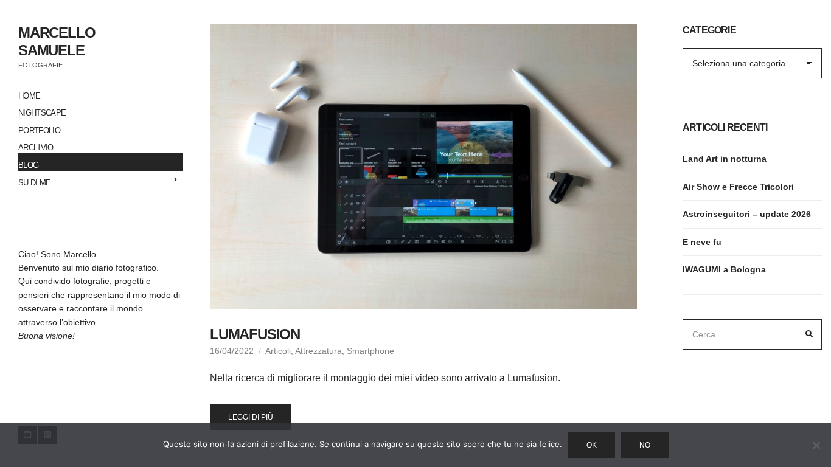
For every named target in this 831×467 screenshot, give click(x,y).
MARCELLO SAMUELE (56, 41)
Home (29, 95)
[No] (816, 445)
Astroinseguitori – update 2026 (747, 214)
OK (591, 445)
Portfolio (39, 130)
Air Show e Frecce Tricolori (738, 187)
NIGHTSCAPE (42, 112)
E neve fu (702, 242)
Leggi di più (250, 417)
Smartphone (370, 351)
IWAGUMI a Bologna (724, 269)
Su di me (34, 182)
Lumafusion (255, 334)
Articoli (278, 351)
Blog (28, 165)
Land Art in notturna (725, 159)
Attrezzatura (318, 351)
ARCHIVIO (36, 147)
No (644, 445)
